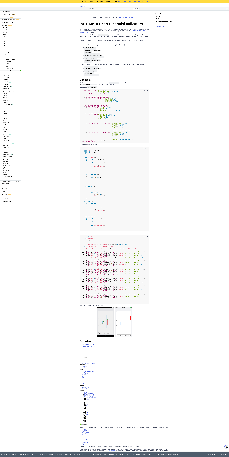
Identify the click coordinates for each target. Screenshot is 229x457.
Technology (84, 430)
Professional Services (86, 378)
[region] (114, 454)
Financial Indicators (10, 70)
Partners (84, 380)
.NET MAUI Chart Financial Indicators (111, 24)
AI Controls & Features (8, 19)
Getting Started (7, 50)
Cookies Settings (222, 454)
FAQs (83, 383)
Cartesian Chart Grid (8, 75)
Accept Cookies (211, 454)
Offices (83, 435)
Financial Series (93, 12)
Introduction (6, 11)
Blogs (83, 376)
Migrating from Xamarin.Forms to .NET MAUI (10, 182)
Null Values (6, 79)
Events (83, 382)
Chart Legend (6, 77)
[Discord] (85, 408)
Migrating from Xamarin (8, 81)
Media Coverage (85, 433)
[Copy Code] (147, 90)
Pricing (83, 367)
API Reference (6, 203)
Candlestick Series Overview (90, 346)
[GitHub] (85, 407)
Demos (83, 372)
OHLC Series (8, 66)
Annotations (6, 73)
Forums (83, 375)
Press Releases (85, 432)
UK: (89, 394)
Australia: (90, 397)
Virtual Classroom (86, 381)
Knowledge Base (6, 201)
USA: (89, 393)
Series (88, 12)
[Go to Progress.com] (83, 424)
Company (84, 429)
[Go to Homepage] (86, 6)
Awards (83, 431)
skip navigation (82, 6)
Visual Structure (7, 48)
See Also (85, 341)
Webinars (84, 377)
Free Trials (84, 366)
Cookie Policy (131, 454)
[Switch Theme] (227, 9)
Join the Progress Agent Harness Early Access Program (134, 1)
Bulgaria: (89, 396)
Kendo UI (82, 361)
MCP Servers (82, 363)
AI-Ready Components (90, 363)
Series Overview (8, 57)
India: (89, 395)
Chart (85, 12)
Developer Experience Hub (88, 371)
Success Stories (85, 387)
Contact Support (160, 23)
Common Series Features (10, 59)
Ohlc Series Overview (88, 344)
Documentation (85, 373)
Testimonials (84, 388)
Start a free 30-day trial (127, 17)
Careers (83, 434)
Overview (6, 47)
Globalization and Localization (10, 186)
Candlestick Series (9, 68)
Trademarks (112, 450)
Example (85, 79)
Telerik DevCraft (83, 358)
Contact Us (84, 392)
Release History (85, 374)
